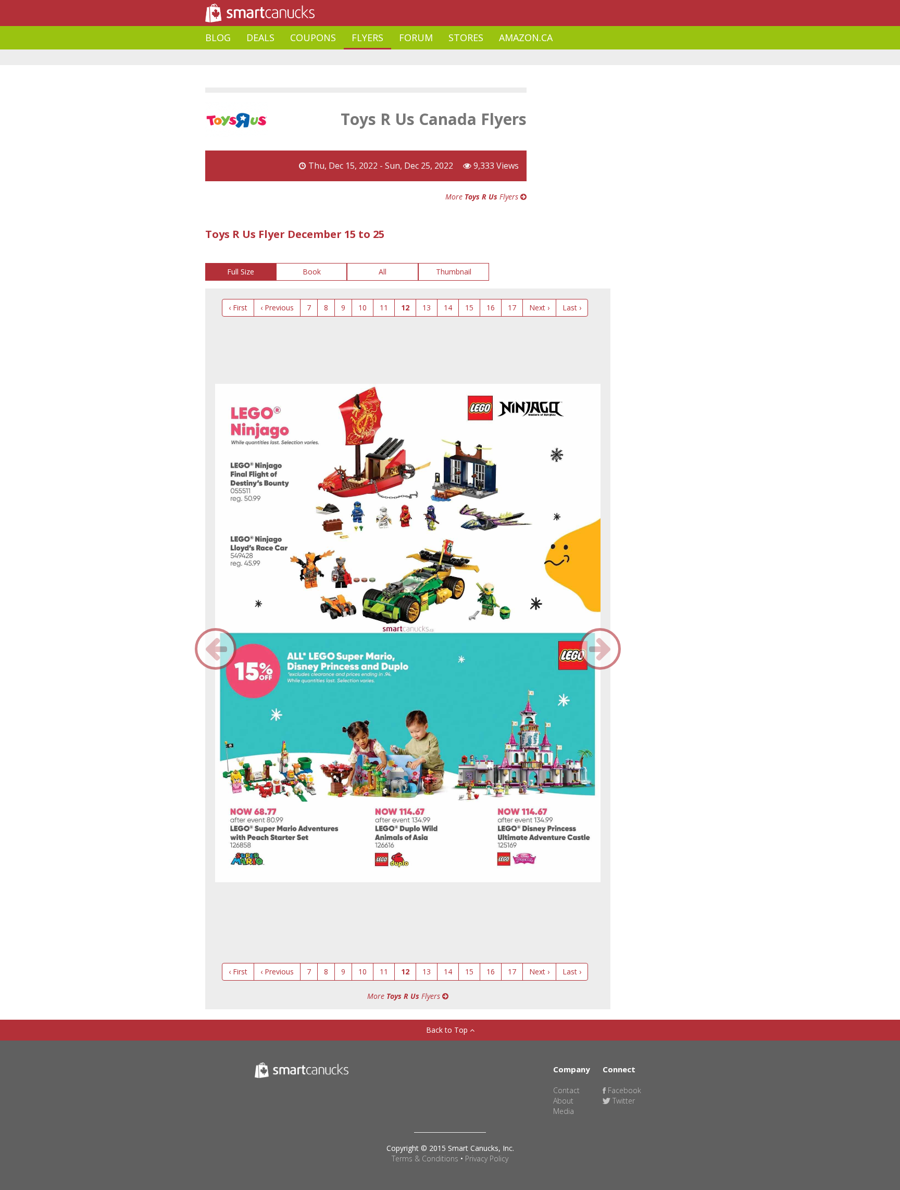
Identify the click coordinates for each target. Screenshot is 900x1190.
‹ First (238, 307)
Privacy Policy (486, 1158)
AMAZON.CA (526, 37)
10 (362, 307)
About (563, 1101)
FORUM (416, 37)
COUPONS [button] (313, 37)
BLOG (218, 37)
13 (426, 307)
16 (490, 307)
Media (563, 1111)
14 (448, 307)
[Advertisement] (394, 57)
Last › (571, 307)
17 (512, 307)
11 (384, 307)
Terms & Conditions (425, 1158)
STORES (465, 37)
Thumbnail (453, 272)
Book (312, 272)
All (382, 272)
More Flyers (482, 197)
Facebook (623, 1090)
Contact (566, 1090)
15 (469, 307)
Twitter (622, 1101)
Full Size (240, 272)
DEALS (260, 37)
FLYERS (367, 37)
